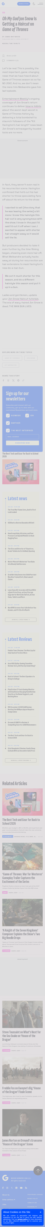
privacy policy (23, 1219)
